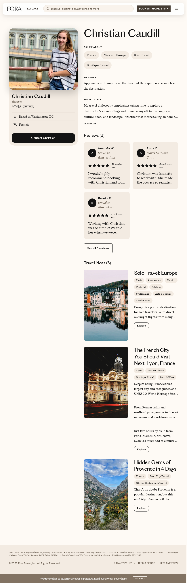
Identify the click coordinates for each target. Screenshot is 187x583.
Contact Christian (43, 138)
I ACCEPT (140, 578)
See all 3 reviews (98, 248)
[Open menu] (176, 9)
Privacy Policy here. (116, 578)
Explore (141, 325)
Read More (90, 124)
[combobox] (91, 9)
